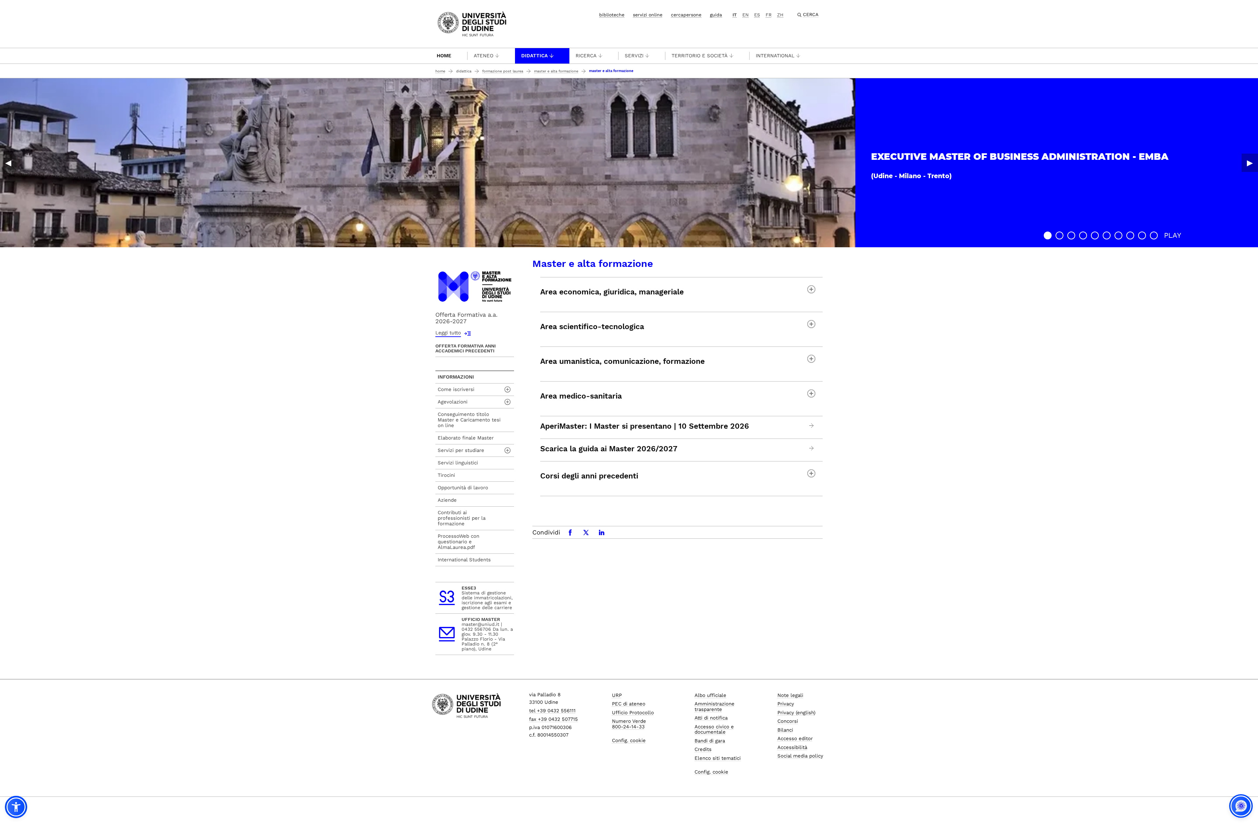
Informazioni (456, 377)
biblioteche (611, 14)
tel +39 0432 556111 (552, 711)
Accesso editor (795, 738)
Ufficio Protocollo (633, 713)
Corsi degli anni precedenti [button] (589, 476)
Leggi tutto (448, 333)
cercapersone (686, 14)
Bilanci (785, 730)
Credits (703, 749)
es (757, 14)
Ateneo (483, 56)
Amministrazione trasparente (714, 706)
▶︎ (1250, 162)
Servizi (634, 56)
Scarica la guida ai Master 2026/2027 (608, 449)
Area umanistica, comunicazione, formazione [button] (622, 361)
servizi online (647, 14)
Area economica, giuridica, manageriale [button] (612, 292)
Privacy (785, 704)
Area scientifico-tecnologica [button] (592, 326)
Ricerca (586, 56)
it (735, 14)
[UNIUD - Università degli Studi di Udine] (471, 23)
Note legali (790, 695)
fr (769, 14)
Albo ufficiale (710, 695)
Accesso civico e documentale (714, 729)
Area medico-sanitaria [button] (581, 396)
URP (617, 695)
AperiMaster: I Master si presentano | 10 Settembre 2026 (644, 426)
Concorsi (787, 721)
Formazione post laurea (502, 71)
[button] (1048, 235)
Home (444, 56)
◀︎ (8, 162)
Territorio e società (700, 56)
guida (716, 14)
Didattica (534, 56)
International (775, 56)
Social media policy (800, 756)
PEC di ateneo (628, 704)
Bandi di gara (710, 741)
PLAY (1172, 235)
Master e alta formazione (556, 71)
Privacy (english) (796, 713)
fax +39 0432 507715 (553, 719)
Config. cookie (629, 740)
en (745, 14)
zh (780, 14)
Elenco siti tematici (718, 758)
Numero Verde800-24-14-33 (629, 724)
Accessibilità (792, 747)
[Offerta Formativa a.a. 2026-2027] (474, 286)
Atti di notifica (711, 718)
